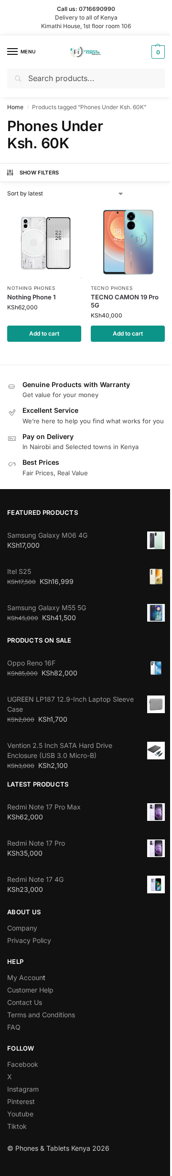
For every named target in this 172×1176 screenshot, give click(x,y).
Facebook (22, 1064)
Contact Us (24, 1002)
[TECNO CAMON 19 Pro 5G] (128, 242)
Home (15, 107)
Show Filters (39, 172)
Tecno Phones (111, 288)
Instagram (23, 1089)
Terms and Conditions (41, 1015)
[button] (157, 52)
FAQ (14, 1027)
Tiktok (17, 1126)
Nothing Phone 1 (31, 297)
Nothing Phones (31, 288)
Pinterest (21, 1101)
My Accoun (25, 977)
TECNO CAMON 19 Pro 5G (125, 301)
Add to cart (44, 333)
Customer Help (30, 990)
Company (22, 928)
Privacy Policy (29, 940)
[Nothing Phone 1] (44, 242)
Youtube (20, 1114)
